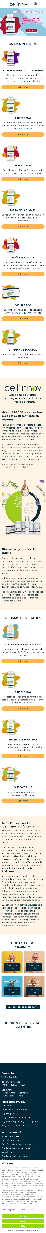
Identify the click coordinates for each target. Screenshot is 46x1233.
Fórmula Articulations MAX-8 (23, 70)
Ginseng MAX (23, 118)
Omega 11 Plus (23, 787)
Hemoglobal (23, 165)
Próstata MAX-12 (23, 257)
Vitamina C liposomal (23, 349)
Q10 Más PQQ (23, 305)
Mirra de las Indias (23, 210)
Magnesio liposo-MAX (23, 739)
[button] (41, 4)
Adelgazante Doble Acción (23, 644)
